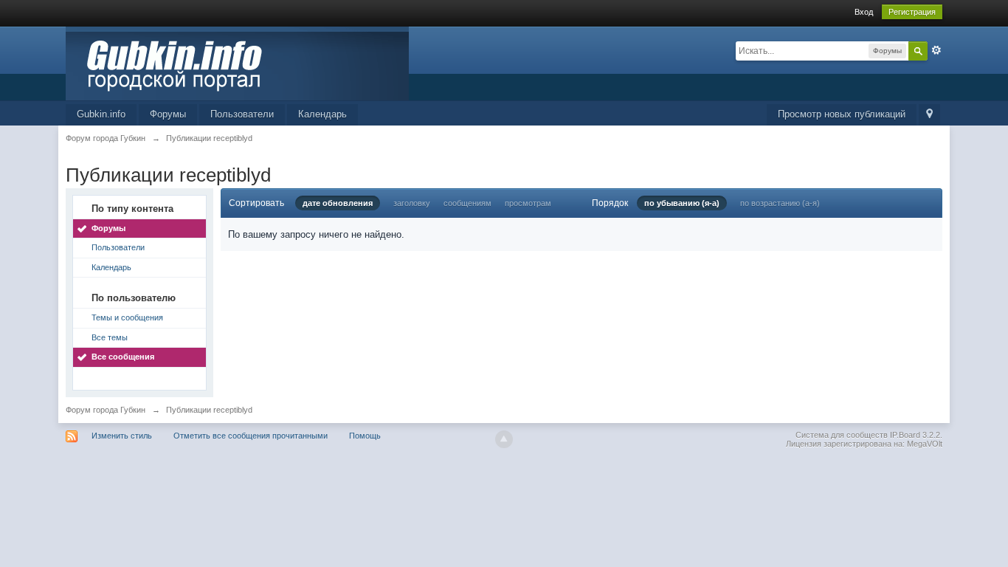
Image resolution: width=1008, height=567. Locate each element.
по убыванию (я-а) (681, 203)
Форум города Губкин (105, 409)
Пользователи (242, 114)
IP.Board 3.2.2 (915, 434)
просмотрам (528, 203)
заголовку (411, 203)
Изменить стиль (122, 435)
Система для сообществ (841, 434)
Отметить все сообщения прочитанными (250, 435)
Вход (864, 11)
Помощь (365, 435)
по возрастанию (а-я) (780, 203)
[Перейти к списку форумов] (237, 62)
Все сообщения (123, 356)
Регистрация (912, 11)
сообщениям (467, 203)
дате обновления (338, 203)
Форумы (168, 114)
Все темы (110, 337)
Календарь (322, 114)
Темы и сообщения (127, 317)
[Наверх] (504, 439)
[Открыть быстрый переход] (929, 115)
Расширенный (936, 50)
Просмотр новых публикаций (841, 114)
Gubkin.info (101, 114)
